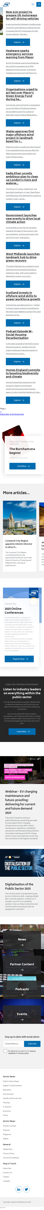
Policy (5, 1115)
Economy (7, 1111)
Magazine (7, 1134)
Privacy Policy (9, 1153)
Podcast (6, 1130)
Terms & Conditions (11, 1157)
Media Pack (7, 1149)
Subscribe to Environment (12, 414)
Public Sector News (11, 1081)
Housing (6, 1102)
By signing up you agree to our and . (22, 1052)
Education (7, 1090)
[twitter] (26, 1189)
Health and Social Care (12, 1098)
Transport (7, 1107)
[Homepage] (6, 4)
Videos (5, 1138)
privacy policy (24, 1053)
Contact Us (7, 1172)
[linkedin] (18, 1189)
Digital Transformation (12, 1085)
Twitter (6, 1177)
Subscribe (7, 1168)
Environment (8, 1094)
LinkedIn (6, 1181)
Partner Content (9, 1126)
